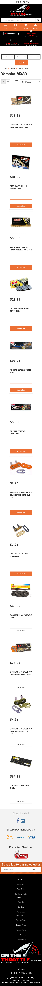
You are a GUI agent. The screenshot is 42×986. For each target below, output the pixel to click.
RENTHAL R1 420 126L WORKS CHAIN (18, 187)
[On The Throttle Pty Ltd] (21, 9)
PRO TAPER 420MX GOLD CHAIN (20, 786)
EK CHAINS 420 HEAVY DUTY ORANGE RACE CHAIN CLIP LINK (21, 495)
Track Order (21, 889)
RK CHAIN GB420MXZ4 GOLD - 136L (18, 432)
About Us (21, 902)
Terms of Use (21, 920)
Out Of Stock (21, 630)
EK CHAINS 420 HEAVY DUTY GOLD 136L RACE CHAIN (21, 126)
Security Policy (21, 935)
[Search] (38, 20)
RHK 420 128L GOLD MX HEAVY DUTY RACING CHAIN (21, 248)
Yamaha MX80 (23, 68)
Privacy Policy (21, 925)
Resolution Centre (21, 894)
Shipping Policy (21, 939)
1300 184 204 (22, 2)
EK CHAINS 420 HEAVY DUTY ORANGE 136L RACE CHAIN (21, 673)
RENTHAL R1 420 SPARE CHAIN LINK (19, 555)
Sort (16, 81)
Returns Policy (21, 930)
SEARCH (21, 63)
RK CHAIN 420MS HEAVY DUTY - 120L (19, 309)
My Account (21, 884)
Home (5, 68)
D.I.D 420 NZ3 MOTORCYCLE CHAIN (21, 616)
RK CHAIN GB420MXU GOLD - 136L (20, 371)
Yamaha (12, 68)
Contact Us (21, 912)
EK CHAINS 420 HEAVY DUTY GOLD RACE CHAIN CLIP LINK (21, 731)
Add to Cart (21, 145)
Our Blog (21, 907)
